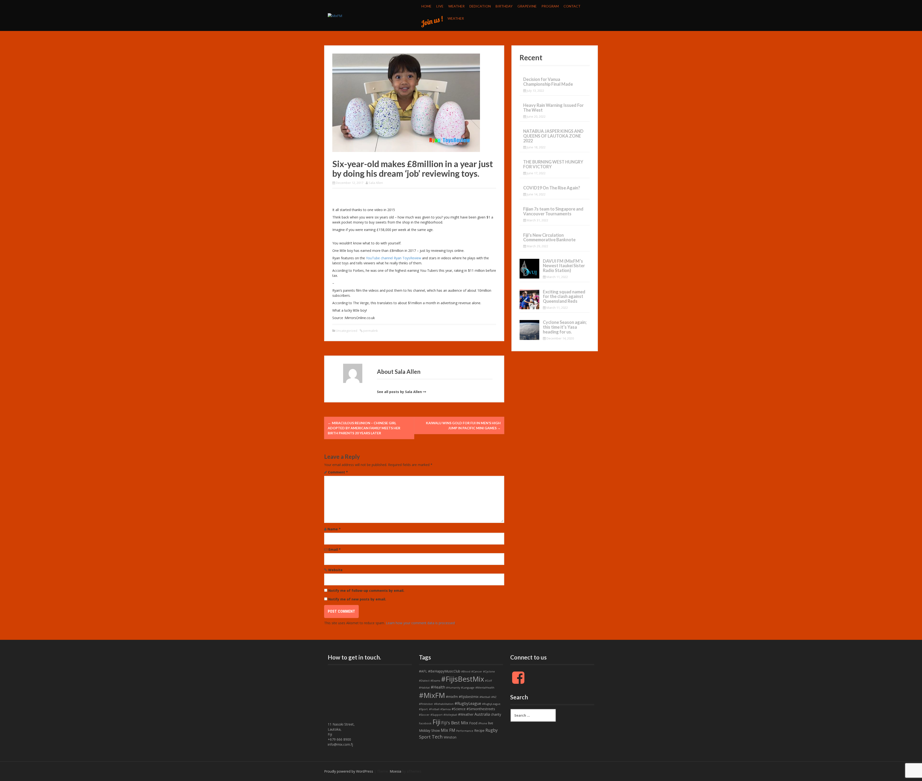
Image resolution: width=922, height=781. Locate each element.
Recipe (479, 730)
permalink (370, 330)
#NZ (494, 697)
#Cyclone (489, 671)
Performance (464, 731)
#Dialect (424, 680)
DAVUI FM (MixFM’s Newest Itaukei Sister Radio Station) (564, 265)
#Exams (435, 680)
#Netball (484, 697)
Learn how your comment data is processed (420, 623)
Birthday (504, 6)
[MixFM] (335, 15)
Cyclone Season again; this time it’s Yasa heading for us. (565, 327)
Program (550, 6)
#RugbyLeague (468, 703)
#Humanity (453, 687)
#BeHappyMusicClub (444, 671)
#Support (437, 714)
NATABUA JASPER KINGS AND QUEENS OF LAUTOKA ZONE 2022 (553, 135)
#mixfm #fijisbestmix (462, 696)
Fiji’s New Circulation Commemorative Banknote (549, 237)
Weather (456, 6)
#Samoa (445, 709)
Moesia (395, 771)
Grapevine (527, 6)
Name (334, 529)
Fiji (436, 721)
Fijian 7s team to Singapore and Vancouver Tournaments (553, 211)
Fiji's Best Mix (454, 723)
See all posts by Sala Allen (399, 391)
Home (426, 6)
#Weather (465, 714)
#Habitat (424, 687)
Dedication (480, 6)
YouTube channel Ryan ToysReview (393, 258)
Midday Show (429, 730)
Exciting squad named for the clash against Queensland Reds (564, 296)
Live (439, 6)
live (490, 723)
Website (335, 570)
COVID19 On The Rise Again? (551, 187)
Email (334, 549)
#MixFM (432, 695)
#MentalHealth (484, 687)
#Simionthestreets (481, 709)
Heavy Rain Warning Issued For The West (553, 108)
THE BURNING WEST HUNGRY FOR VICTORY (553, 164)
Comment (338, 472)
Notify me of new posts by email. (357, 599)
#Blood (465, 671)
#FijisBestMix (462, 679)
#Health (438, 687)
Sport (425, 737)
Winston (450, 737)
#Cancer (476, 671)
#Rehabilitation (444, 704)
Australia (482, 714)
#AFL (423, 671)
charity (496, 714)
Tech (437, 736)
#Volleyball (450, 714)
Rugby (491, 730)
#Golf (488, 680)
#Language (467, 687)
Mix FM (448, 730)
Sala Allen (376, 183)
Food (473, 723)
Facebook (425, 723)
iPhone (482, 723)
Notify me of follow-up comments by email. (366, 590)
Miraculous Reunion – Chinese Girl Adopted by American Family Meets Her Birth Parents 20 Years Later (364, 428)
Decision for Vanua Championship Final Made (548, 82)
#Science (459, 709)
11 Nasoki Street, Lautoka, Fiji (341, 729)
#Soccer (424, 714)
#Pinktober (426, 704)
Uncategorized (346, 330)
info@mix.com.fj (340, 744)
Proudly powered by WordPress (348, 771)
